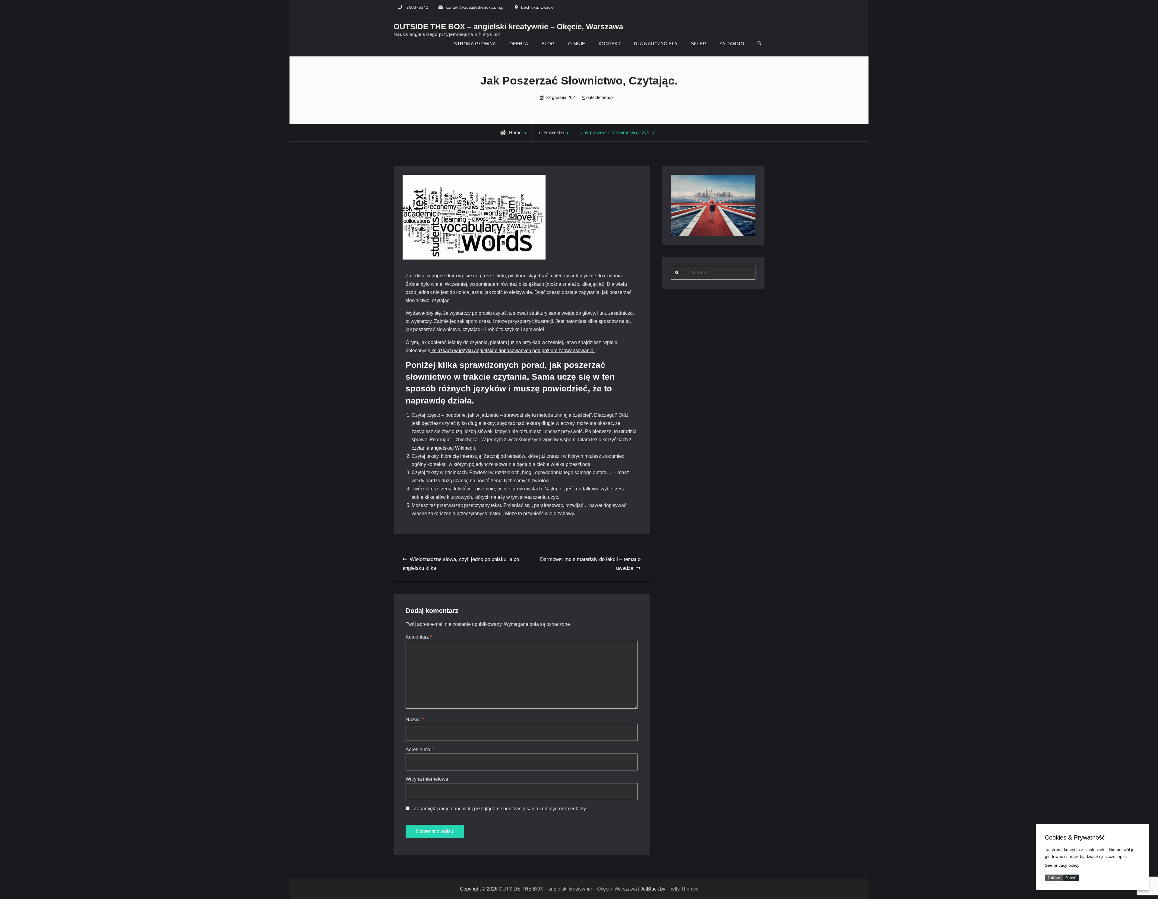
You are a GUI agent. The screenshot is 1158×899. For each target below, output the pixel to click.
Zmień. (1071, 877)
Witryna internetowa (427, 779)
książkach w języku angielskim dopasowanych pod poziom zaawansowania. (512, 350)
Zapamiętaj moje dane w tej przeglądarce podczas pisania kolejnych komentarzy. (500, 808)
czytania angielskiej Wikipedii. (444, 448)
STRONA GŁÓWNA (475, 43)
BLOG (548, 43)
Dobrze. (1054, 877)
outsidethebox (600, 97)
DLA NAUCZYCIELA (656, 43)
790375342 (417, 7)
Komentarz (419, 636)
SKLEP (698, 43)
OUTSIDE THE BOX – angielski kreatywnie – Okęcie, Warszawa (508, 26)
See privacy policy (1062, 865)
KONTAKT (610, 43)
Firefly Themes (682, 888)
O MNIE (576, 43)
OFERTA (518, 43)
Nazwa (415, 719)
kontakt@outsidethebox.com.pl (475, 7)
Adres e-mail (421, 749)
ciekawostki (551, 132)
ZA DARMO (731, 43)
